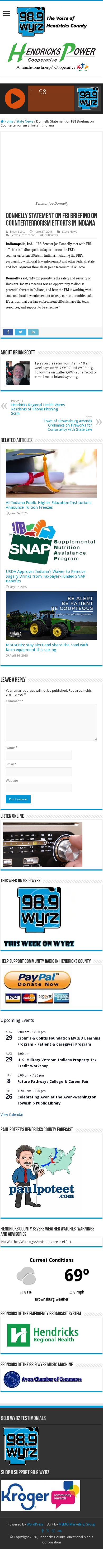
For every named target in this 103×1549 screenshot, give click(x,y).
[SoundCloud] (59, 1531)
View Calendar (12, 1114)
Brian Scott (17, 231)
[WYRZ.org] (51, 20)
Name (11, 748)
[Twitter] (47, 1531)
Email (11, 764)
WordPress (35, 1524)
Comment (14, 701)
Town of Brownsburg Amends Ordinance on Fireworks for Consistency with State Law (68, 423)
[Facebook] (42, 1531)
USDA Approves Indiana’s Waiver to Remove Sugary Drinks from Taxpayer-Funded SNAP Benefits (46, 576)
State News (24, 121)
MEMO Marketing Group (77, 1524)
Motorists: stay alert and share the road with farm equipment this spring (47, 647)
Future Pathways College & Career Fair (52, 1081)
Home (8, 121)
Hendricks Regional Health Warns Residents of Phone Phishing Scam (38, 407)
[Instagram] (53, 1531)
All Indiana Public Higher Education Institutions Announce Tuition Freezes (48, 505)
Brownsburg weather (51, 1299)
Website (12, 781)
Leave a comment (23, 235)
